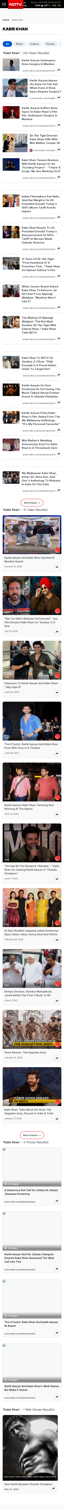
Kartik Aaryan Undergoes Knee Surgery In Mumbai (38, 62)
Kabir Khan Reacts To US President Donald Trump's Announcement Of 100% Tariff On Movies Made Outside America (39, 235)
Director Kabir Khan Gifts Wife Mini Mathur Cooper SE (45, 139)
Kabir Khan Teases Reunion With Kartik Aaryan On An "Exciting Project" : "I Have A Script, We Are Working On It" (41, 165)
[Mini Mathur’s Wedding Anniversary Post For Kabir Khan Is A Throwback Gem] (11, 447)
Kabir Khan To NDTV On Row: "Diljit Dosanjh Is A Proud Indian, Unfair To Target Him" (39, 363)
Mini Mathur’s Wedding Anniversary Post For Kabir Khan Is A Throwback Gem (40, 444)
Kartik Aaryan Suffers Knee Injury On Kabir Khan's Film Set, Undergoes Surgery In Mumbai (40, 113)
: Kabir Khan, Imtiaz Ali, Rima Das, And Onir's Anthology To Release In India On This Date (41, 478)
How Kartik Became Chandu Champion (28, 1484)
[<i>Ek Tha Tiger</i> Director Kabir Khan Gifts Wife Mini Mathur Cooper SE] (15, 143)
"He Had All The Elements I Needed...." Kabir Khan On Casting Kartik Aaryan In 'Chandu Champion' (31, 869)
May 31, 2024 (11, 1489)
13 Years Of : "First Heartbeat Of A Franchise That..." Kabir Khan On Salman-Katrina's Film (41, 264)
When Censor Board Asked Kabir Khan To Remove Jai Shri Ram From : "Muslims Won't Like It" (40, 294)
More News (30, 502)
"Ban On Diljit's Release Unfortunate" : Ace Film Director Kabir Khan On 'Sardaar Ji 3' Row (31, 622)
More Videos (30, 1135)
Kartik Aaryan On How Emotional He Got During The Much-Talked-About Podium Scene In (41, 391)
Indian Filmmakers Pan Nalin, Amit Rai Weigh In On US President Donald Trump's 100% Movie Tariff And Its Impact (41, 204)
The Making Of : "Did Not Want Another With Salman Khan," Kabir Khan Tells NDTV (39, 325)
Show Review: (25, 1052)
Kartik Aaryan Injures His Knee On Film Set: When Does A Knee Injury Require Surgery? (45, 86)
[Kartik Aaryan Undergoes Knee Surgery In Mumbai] (11, 65)
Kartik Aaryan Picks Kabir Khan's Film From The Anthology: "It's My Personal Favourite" (41, 418)
